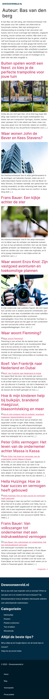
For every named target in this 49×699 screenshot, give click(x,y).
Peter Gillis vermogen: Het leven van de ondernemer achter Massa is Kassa (23, 446)
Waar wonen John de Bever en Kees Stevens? (22, 135)
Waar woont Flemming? (21, 333)
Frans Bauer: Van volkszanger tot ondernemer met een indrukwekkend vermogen (23, 530)
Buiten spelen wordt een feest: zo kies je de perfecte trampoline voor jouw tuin (22, 70)
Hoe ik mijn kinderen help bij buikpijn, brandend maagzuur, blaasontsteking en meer (23, 402)
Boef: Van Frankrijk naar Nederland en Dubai (21, 365)
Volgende (42, 569)
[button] (46, 3)
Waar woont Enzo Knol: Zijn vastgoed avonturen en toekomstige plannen (24, 266)
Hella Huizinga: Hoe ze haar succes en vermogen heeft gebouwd (23, 485)
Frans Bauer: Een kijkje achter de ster (20, 199)
